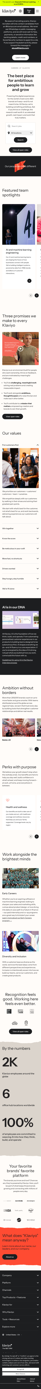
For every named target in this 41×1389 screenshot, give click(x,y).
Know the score (8, 538)
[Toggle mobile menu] (37, 11)
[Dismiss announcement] (38, 1)
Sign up (29, 11)
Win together (8, 528)
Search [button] (21, 140)
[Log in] (20, 11)
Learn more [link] (20, 57)
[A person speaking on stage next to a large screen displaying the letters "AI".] (18, 224)
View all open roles (20, 150)
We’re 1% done (8, 589)
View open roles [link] (12, 416)
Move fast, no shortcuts (12, 558)
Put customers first (10, 445)
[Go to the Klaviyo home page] (9, 11)
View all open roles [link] (20, 1031)
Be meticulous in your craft (13, 548)
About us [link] (10, 1257)
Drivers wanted (8, 568)
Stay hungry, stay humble (13, 579)
